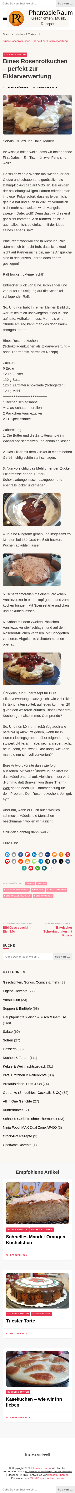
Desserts (10, 1049)
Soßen (8, 1040)
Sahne (30, 883)
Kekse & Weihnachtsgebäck (24, 1066)
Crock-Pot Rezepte (17, 1136)
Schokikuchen (43, 896)
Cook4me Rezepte (17, 1145)
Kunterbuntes (13, 1110)
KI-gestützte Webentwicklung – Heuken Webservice (49, 1472)
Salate (8, 1032)
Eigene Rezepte (15, 991)
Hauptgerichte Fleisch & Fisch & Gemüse (34, 1017)
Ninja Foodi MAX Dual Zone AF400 (30, 1127)
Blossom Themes (57, 1474)
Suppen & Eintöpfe (17, 1008)
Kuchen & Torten (15, 54)
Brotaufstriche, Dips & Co (22, 1084)
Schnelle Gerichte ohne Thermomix (30, 1119)
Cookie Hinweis (54, 1478)
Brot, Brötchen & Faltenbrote (25, 1075)
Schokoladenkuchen (17, 896)
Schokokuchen (56, 890)
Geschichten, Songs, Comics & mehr (31, 982)
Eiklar (42, 883)
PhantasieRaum (51, 12)
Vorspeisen (11, 1000)
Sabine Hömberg (18, 87)
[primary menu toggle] (5, 18)
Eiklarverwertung (16, 890)
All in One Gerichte (17, 1101)
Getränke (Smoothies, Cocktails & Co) (32, 1093)
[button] (7, 854)
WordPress (37, 1478)
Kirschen (37, 890)
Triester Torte (20, 1320)
